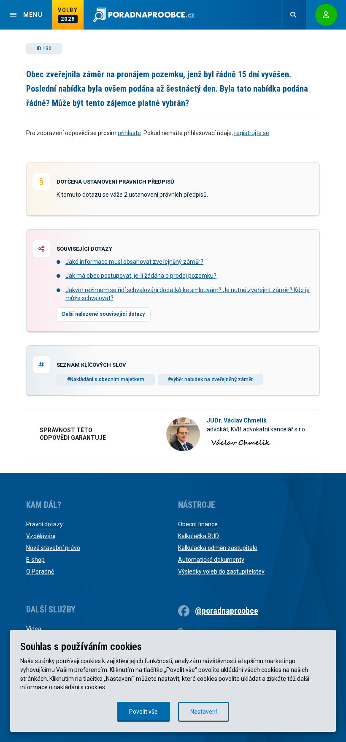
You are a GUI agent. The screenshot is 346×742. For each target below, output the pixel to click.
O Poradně (40, 571)
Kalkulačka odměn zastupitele (217, 547)
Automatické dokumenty (211, 559)
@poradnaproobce (226, 611)
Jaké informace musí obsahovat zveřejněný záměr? (134, 261)
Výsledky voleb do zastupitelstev (221, 571)
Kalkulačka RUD (198, 536)
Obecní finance (198, 524)
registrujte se (251, 133)
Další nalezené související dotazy (103, 314)
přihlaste (129, 133)
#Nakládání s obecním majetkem (105, 379)
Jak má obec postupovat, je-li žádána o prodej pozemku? (140, 275)
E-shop (35, 559)
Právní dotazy (44, 524)
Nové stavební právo (53, 547)
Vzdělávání (40, 536)
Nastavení (203, 711)
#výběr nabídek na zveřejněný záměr (210, 379)
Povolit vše (143, 711)
